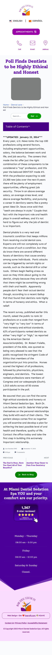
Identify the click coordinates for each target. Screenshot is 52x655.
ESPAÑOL (37, 20)
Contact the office (13, 434)
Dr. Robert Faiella (35, 343)
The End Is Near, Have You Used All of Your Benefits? (13, 465)
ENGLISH (18, 20)
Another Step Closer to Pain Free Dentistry (37, 464)
